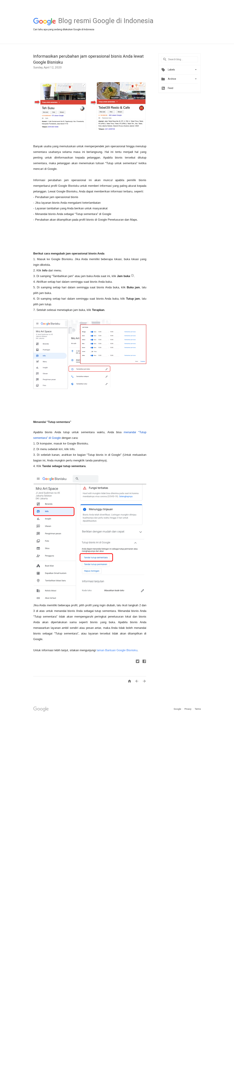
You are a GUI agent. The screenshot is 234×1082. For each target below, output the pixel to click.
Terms (198, 709)
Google (178, 709)
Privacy (188, 709)
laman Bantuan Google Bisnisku (117, 650)
